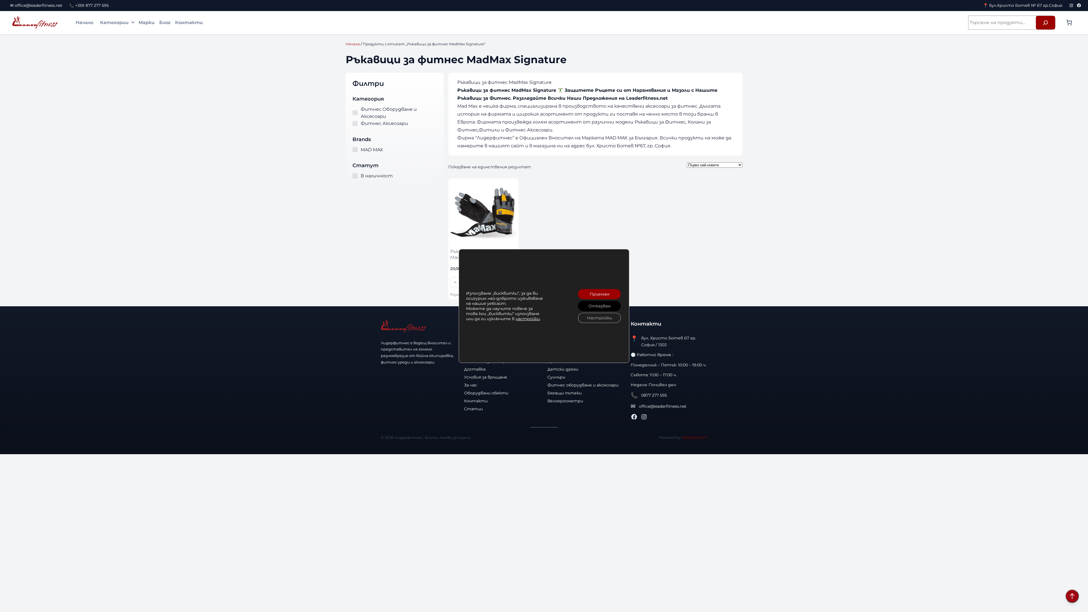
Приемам (599, 294)
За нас (470, 385)
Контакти (189, 22)
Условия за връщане (485, 377)
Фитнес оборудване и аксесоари (583, 385)
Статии (473, 408)
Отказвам (599, 306)
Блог (165, 22)
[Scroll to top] (1072, 596)
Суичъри (556, 377)
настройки (528, 318)
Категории (114, 22)
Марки (147, 22)
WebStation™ (694, 437)
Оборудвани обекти (486, 393)
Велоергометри (565, 400)
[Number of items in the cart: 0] (1069, 22)
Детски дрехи (562, 369)
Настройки (599, 317)
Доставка (475, 369)
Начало (84, 22)
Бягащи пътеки (564, 393)
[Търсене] (1045, 22)
